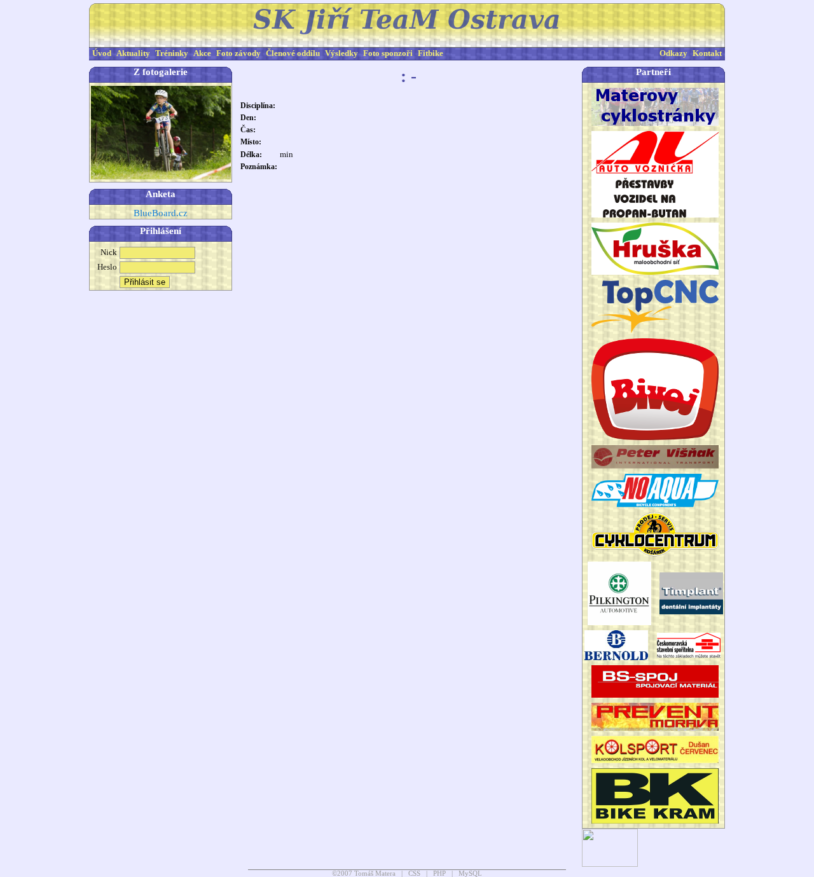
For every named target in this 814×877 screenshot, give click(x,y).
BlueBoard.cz (161, 213)
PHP (439, 873)
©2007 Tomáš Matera (364, 873)
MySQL (470, 873)
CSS (414, 873)
